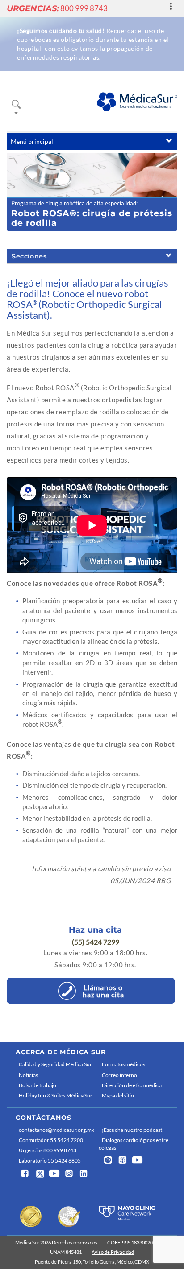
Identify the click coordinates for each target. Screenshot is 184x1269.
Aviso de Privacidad (113, 1252)
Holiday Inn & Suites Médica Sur (55, 1095)
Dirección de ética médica (132, 1085)
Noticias (28, 1075)
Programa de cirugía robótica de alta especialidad (73, 203)
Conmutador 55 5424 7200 (51, 1140)
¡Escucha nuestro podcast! (133, 1129)
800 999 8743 (57, 8)
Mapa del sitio (118, 1095)
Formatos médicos (123, 1064)
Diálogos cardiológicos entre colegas (133, 1144)
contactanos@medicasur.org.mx (56, 1129)
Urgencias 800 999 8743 (47, 1150)
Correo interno (119, 1075)
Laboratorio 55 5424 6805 (50, 1160)
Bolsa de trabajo (37, 1085)
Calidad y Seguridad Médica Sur (55, 1064)
